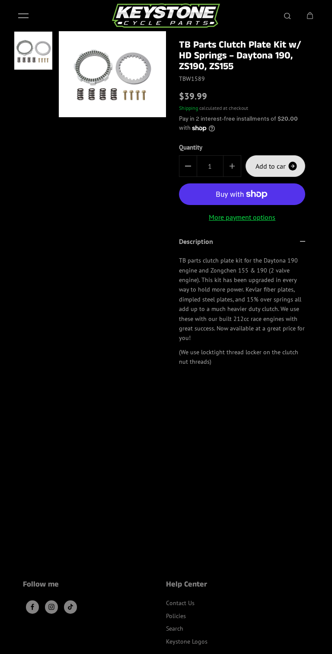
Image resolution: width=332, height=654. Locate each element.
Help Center (186, 585)
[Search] (287, 15)
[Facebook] (32, 606)
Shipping (188, 108)
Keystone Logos (187, 641)
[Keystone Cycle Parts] (166, 15)
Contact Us (180, 603)
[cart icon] (310, 15)
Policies (176, 616)
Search (174, 628)
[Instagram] (51, 606)
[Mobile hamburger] (23, 15)
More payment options (242, 217)
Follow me (41, 585)
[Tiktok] (70, 606)
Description (196, 241)
